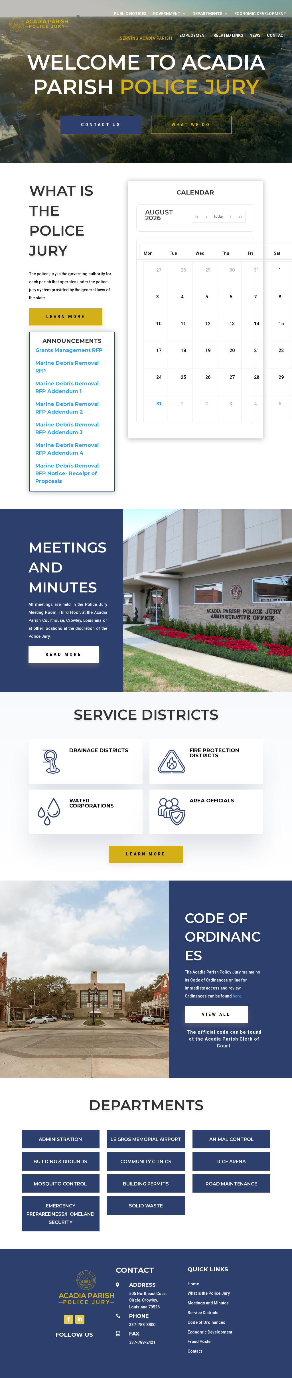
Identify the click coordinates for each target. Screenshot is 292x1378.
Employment (193, 35)
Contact (276, 35)
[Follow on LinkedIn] (79, 1319)
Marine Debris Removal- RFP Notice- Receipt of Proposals (68, 473)
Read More (64, 654)
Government (167, 13)
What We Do (191, 124)
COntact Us (101, 124)
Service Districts (203, 1312)
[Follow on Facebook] (68, 1319)
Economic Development (260, 13)
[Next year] (241, 217)
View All (216, 1014)
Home (193, 1284)
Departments (207, 13)
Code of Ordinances (206, 1322)
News (255, 35)
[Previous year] (197, 217)
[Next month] (231, 217)
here (236, 996)
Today (219, 216)
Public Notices (130, 13)
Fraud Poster (200, 1341)
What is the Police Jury (209, 1293)
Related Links (228, 35)
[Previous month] (206, 217)
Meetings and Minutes (208, 1303)
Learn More (65, 316)
